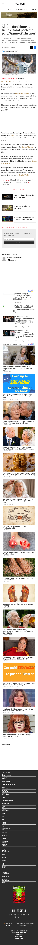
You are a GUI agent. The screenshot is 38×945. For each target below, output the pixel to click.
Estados (4, 820)
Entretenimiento (21, 9)
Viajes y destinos (6, 876)
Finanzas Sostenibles (7, 834)
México (3, 816)
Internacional (5, 803)
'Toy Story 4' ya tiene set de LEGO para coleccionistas (24, 218)
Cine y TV (4, 778)
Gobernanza (5, 831)
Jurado (3, 882)
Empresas (4, 799)
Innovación (4, 835)
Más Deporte (5, 791)
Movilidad (4, 832)
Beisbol (4, 787)
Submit (19, 242)
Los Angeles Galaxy (22, 93)
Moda (3, 855)
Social (3, 829)
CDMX (3, 819)
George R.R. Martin (22, 182)
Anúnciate (19, 936)
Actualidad (5, 842)
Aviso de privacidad (19, 933)
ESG (3, 807)
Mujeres (4, 809)
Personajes (5, 877)
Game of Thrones (5, 19)
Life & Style (6, 773)
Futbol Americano (6, 788)
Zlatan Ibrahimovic (8, 82)
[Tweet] (31, 47)
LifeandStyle (5, 810)
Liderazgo (4, 844)
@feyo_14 (21, 78)
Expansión (5, 797)
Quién (4, 850)
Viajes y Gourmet (6, 781)
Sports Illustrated (9, 784)
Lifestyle (4, 793)
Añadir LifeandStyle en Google (10, 51)
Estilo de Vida (5, 880)
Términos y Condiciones (19, 931)
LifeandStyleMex (15, 917)
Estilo (9, 9)
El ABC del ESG (5, 836)
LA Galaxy (5, 184)
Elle (3, 863)
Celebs (3, 867)
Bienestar (4, 879)
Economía (4, 801)
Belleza (4, 857)
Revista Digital (5, 794)
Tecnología (5, 804)
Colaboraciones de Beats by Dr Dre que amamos (24, 196)
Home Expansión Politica (8, 800)
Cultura (4, 860)
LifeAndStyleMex (23, 917)
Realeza (4, 853)
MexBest (5, 872)
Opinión (4, 822)
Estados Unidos (24, 175)
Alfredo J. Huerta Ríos (14, 257)
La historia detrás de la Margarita (22, 207)
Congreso (4, 818)
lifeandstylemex (20, 917)
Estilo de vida (5, 869)
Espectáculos (5, 851)
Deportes (5, 24)
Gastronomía (5, 873)
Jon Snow (28, 180)
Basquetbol (5, 790)
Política (5, 813)
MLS (12, 135)
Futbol (4, 785)
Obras (3, 806)
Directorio (19, 938)
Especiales (4, 847)
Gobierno (4, 815)
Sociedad (4, 823)
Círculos (4, 854)
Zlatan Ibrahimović (16, 180)
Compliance (19, 934)
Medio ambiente (6, 828)
